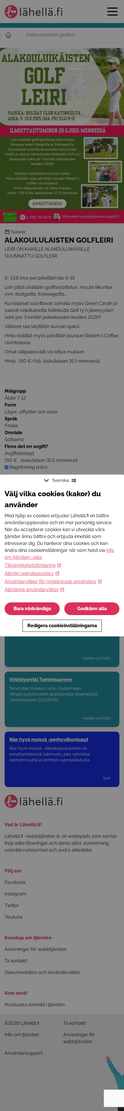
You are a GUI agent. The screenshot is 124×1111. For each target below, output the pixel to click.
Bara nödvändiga (32, 608)
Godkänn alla (92, 608)
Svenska (60, 480)
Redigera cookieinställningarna (62, 625)
